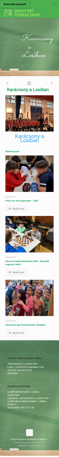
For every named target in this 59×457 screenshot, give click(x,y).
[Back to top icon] (29, 432)
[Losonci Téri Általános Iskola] (21, 13)
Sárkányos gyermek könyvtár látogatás (25, 325)
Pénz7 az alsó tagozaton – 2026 (21, 200)
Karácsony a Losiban (29, 138)
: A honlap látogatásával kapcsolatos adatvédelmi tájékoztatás (30, 442)
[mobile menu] (54, 5)
